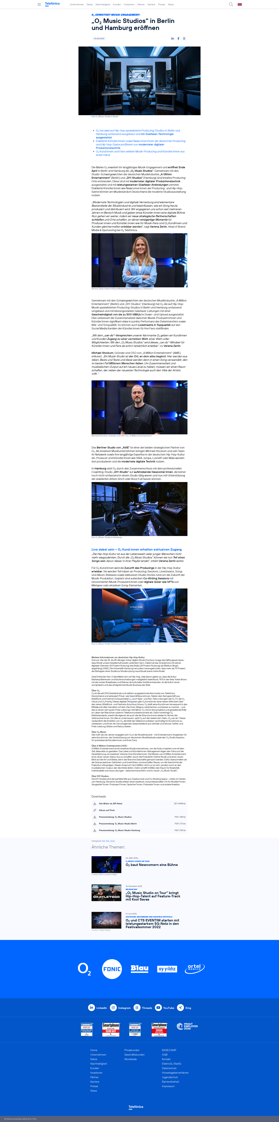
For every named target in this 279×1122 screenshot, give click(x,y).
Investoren (129, 4)
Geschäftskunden (134, 1054)
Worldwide (130, 1059)
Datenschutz (169, 1068)
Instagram (124, 1008)
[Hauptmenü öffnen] (39, 4)
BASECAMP (169, 1050)
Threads (147, 1008)
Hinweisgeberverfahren (175, 1072)
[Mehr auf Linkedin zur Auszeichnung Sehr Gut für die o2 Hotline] (135, 1030)
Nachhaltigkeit (103, 4)
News (171, 4)
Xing (188, 1008)
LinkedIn (101, 1008)
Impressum (168, 1086)
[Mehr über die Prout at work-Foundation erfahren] (187, 1030)
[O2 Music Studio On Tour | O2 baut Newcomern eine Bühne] (138, 866)
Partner (141, 4)
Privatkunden (132, 1050)
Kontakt (166, 1059)
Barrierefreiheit (170, 1081)
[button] (172, 38)
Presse (161, 4)
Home (93, 1050)
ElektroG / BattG (171, 1063)
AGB (165, 1054)
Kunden (117, 4)
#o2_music (110, 841)
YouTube (168, 1008)
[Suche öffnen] (231, 4)
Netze (90, 4)
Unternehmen (77, 4)
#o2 (103, 841)
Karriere (151, 4)
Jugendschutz (170, 1077)
